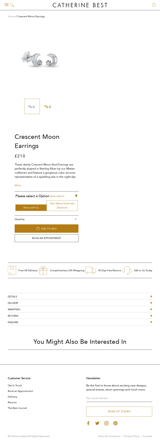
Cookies (147, 436)
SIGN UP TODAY (119, 412)
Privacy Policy (131, 436)
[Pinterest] (115, 423)
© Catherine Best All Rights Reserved (29, 436)
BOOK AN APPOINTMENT (46, 238)
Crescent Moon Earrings (31, 16)
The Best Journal (17, 408)
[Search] (12, 5)
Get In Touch (15, 385)
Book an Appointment (20, 391)
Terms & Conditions (109, 436)
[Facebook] (88, 423)
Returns (12, 402)
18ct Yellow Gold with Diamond (62, 205)
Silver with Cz (31, 207)
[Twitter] (97, 423)
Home (11, 16)
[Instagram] (106, 423)
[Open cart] (153, 5)
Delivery (12, 396)
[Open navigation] (6, 4)
